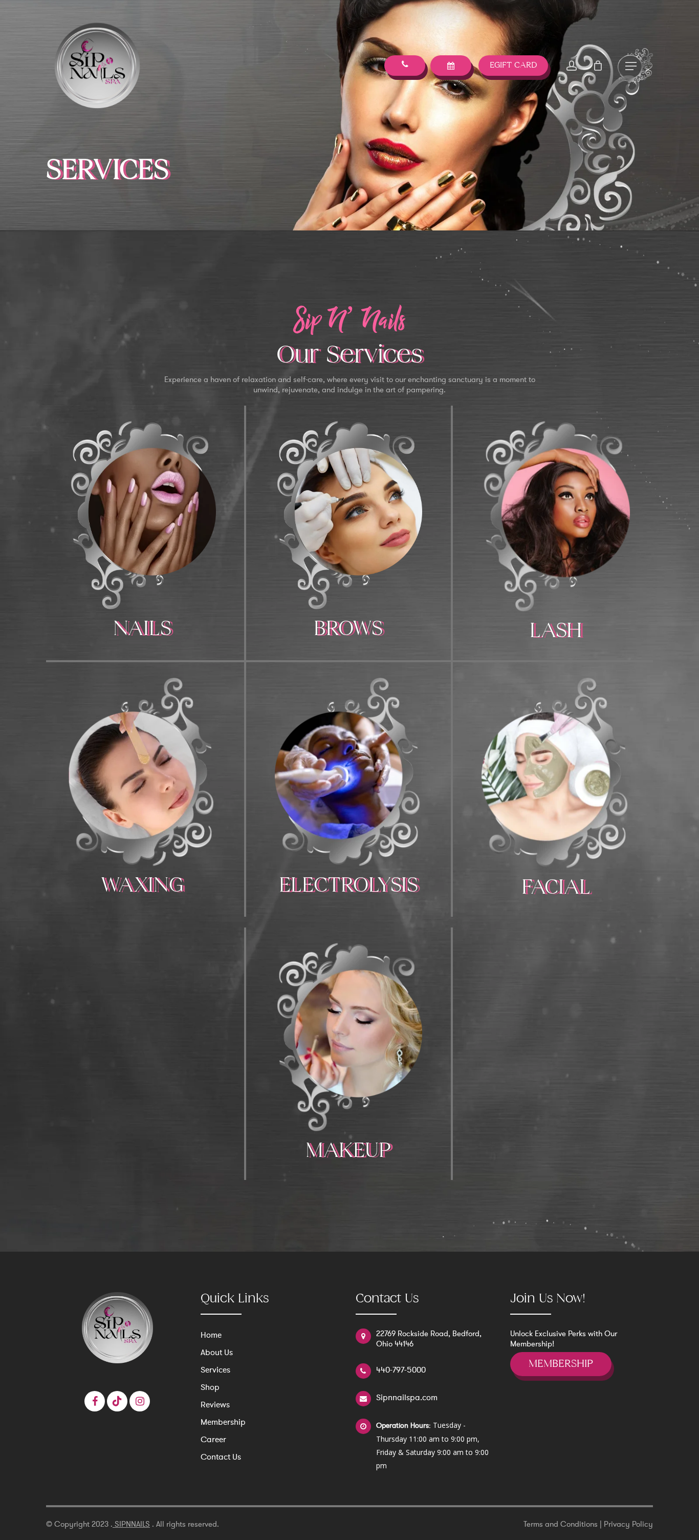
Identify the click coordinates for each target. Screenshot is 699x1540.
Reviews (215, 1404)
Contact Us (221, 1457)
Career (213, 1439)
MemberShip (561, 1364)
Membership (223, 1422)
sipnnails (131, 1524)
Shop (210, 1387)
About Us (217, 1352)
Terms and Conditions (560, 1524)
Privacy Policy (628, 1524)
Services (215, 1370)
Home (211, 1335)
